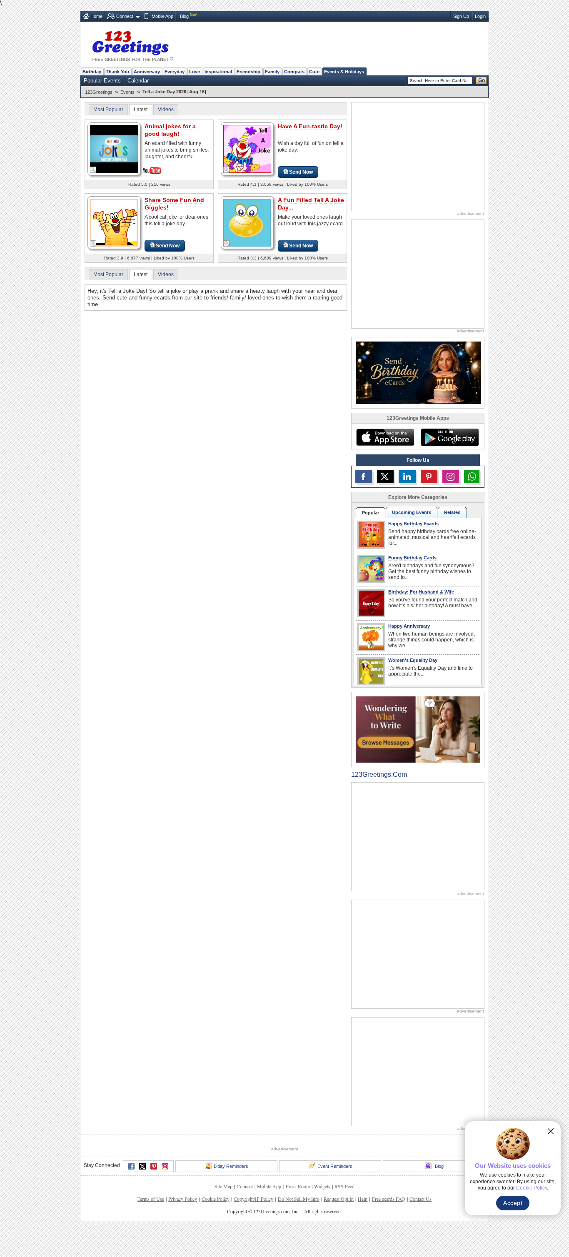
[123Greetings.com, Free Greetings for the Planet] (132, 44)
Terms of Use (150, 1229)
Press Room (298, 1217)
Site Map (223, 1217)
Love (194, 71)
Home (96, 16)
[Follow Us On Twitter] (385, 476)
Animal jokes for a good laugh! (170, 130)
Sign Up (461, 16)
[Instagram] (165, 1197)
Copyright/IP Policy (253, 1229)
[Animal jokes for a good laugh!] (114, 148)
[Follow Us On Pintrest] (429, 476)
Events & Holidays (344, 71)
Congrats (294, 71)
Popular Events (102, 80)
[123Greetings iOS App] (385, 437)
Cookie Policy (216, 1229)
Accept (512, 1203)
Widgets (322, 1217)
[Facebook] (131, 1197)
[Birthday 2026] (418, 372)
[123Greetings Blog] (418, 729)
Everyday (175, 71)
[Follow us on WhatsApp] (471, 476)
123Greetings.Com (379, 774)
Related (452, 512)
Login (480, 16)
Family (272, 71)
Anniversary (147, 71)
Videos (166, 109)
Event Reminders (334, 1197)
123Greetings (98, 92)
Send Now (301, 172)
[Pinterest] (153, 1197)
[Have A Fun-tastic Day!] (247, 148)
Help (362, 1229)
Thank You (117, 71)
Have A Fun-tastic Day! (310, 126)
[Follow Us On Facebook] (363, 476)
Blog (184, 16)
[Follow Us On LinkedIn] (407, 476)
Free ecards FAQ (388, 1229)
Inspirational (218, 71)
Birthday (91, 71)
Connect (124, 16)
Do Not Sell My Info (298, 1229)
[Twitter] (142, 1197)
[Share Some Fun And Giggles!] (114, 222)
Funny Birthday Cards (412, 557)
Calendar (138, 80)
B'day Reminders (231, 1197)
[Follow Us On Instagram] (450, 476)
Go (481, 80)
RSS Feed (344, 1217)
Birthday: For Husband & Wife (421, 591)
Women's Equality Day (412, 660)
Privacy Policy (182, 1229)
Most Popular (108, 109)
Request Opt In (339, 1229)
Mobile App (162, 16)
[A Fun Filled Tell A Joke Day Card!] (247, 222)
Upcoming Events (411, 512)
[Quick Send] (93, 170)
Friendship (248, 71)
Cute (314, 71)
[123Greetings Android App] (449, 437)
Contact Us (420, 1229)
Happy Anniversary (409, 626)
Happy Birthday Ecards (413, 523)
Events (127, 92)
